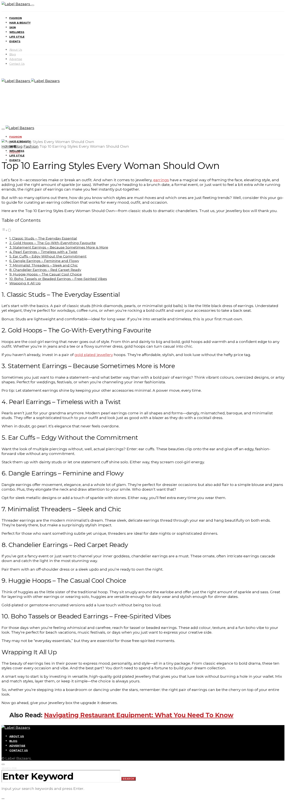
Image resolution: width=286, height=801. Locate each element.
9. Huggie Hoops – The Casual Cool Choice (45, 274)
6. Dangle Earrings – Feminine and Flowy (44, 261)
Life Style (17, 36)
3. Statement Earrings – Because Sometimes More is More (58, 247)
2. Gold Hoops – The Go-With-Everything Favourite (52, 243)
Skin (12, 27)
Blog (12, 54)
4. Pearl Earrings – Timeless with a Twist (43, 252)
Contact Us (17, 64)
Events (14, 41)
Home (7, 146)
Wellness (16, 32)
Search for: (9, 768)
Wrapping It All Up (25, 283)
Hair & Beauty (20, 22)
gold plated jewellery (94, 354)
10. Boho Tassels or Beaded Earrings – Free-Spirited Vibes (58, 279)
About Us (15, 50)
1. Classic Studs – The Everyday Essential (43, 238)
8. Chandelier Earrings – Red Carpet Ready (45, 270)
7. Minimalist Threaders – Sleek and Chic (43, 265)
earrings (161, 180)
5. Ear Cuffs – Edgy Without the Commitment (48, 256)
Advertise (15, 59)
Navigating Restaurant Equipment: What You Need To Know (138, 715)
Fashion (15, 18)
